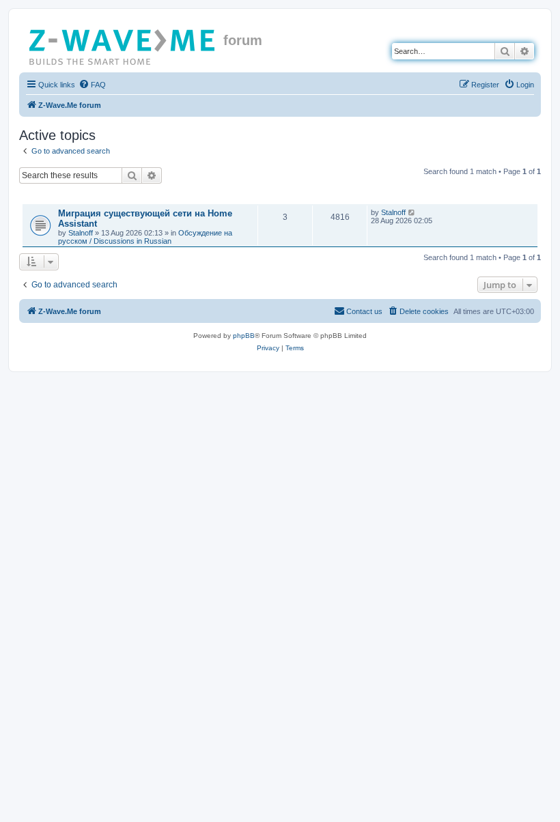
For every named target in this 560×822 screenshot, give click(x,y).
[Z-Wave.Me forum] (123, 44)
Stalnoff (80, 233)
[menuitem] (92, 84)
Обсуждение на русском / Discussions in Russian (145, 237)
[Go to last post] (412, 212)
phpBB (244, 335)
